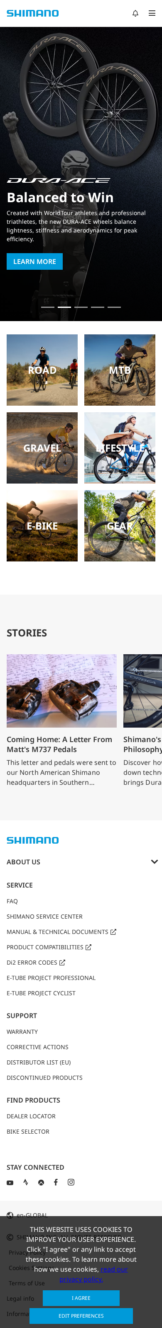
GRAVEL (42, 448)
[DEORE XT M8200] (81, 307)
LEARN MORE (34, 261)
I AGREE (81, 1297)
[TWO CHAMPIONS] (47, 307)
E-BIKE (42, 525)
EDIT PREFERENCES (81, 1315)
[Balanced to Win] (64, 307)
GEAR (120, 525)
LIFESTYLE (120, 448)
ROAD (42, 370)
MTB (120, 370)
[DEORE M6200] (97, 307)
